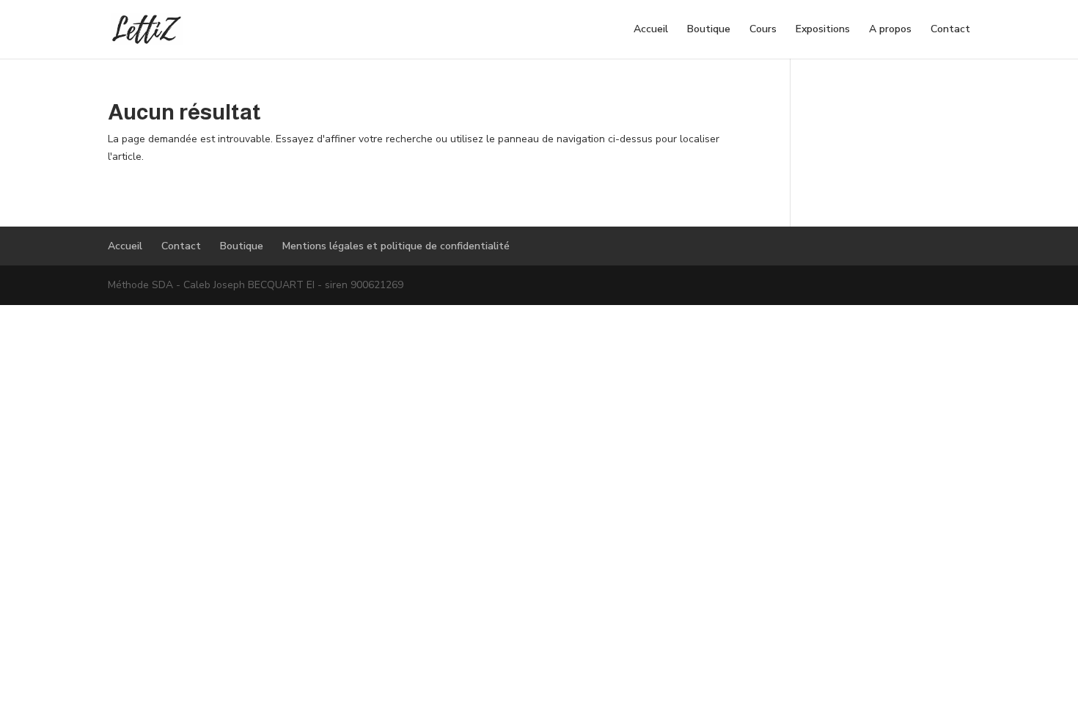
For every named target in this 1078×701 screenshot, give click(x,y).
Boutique (708, 30)
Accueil (651, 30)
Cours (763, 30)
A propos (890, 30)
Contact (950, 30)
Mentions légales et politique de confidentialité (396, 246)
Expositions (823, 30)
